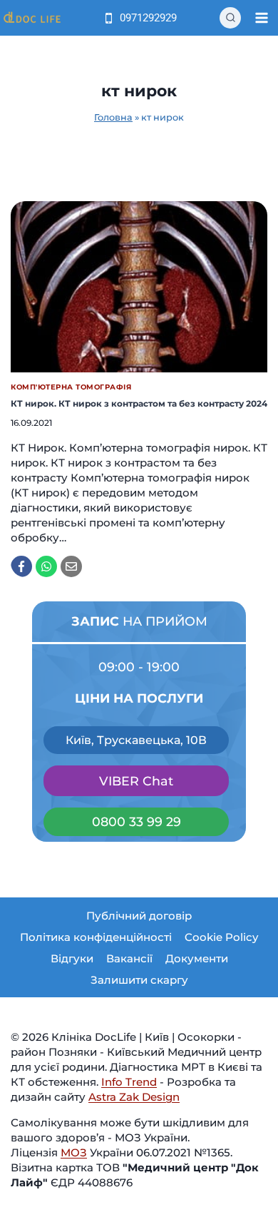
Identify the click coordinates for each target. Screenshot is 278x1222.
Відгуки (72, 958)
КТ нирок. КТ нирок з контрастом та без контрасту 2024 (139, 403)
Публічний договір (139, 915)
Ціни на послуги (139, 698)
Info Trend (129, 1082)
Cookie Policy (221, 937)
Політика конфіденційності (96, 937)
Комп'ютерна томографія (71, 387)
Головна (113, 117)
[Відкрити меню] (261, 17)
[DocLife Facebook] (21, 566)
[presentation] (139, 286)
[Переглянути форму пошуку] (230, 18)
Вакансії (129, 958)
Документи (196, 958)
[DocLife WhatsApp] (46, 566)
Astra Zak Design (134, 1097)
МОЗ (74, 1152)
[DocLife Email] (71, 566)
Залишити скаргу (139, 980)
